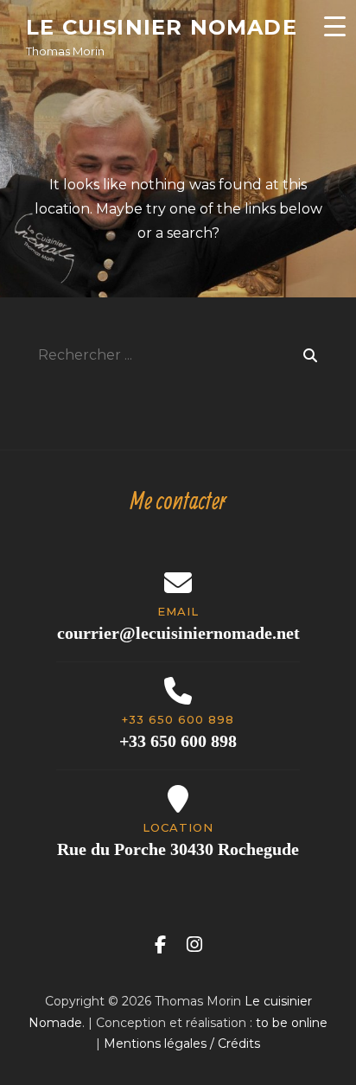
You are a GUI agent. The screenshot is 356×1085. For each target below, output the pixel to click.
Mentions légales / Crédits (182, 1043)
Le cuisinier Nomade (161, 27)
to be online (291, 1023)
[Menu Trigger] (334, 26)
